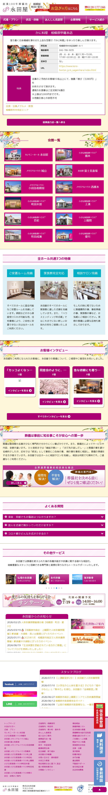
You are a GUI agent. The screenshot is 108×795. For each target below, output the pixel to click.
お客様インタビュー (46, 770)
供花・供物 (32, 19)
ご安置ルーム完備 (79, 739)
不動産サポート (78, 763)
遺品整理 (76, 760)
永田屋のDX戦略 (44, 754)
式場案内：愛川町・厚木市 (49, 729)
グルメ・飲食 (26, 106)
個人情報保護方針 (45, 766)
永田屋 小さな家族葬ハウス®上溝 (18, 754)
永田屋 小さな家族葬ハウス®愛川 (18, 773)
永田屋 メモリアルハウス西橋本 (17, 751)
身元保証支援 (77, 766)
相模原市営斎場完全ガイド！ (70, 700)
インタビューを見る (18, 390)
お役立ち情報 (43, 760)
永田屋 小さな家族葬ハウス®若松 (18, 757)
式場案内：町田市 (45, 726)
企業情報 (75, 19)
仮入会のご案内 (44, 735)
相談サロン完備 (78, 742)
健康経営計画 (43, 748)
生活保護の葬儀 (78, 729)
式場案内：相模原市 (46, 723)
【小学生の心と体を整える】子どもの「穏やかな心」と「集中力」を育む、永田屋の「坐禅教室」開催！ (70, 689)
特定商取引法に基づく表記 (49, 763)
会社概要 (42, 742)
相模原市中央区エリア (17, 109)
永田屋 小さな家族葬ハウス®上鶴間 (19, 760)
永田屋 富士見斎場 (11, 742)
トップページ (9, 723)
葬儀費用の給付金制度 (81, 732)
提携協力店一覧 (44, 739)
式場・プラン (10, 19)
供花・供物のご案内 (12, 776)
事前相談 (76, 723)
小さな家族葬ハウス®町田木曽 (17, 763)
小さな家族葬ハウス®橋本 (15, 735)
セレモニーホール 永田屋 (14, 732)
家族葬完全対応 (78, 745)
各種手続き (77, 754)
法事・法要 (77, 748)
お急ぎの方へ (9, 726)
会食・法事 (11, 106)
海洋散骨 (76, 751)
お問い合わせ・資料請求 (48, 757)
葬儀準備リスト (78, 726)
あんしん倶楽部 (54, 19)
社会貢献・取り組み (46, 751)
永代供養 (76, 757)
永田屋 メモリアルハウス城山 (16, 739)
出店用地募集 (77, 770)
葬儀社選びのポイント (81, 735)
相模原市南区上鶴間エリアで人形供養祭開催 (77, 697)
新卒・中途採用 (44, 745)
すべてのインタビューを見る (53, 416)
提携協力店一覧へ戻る (54, 122)
